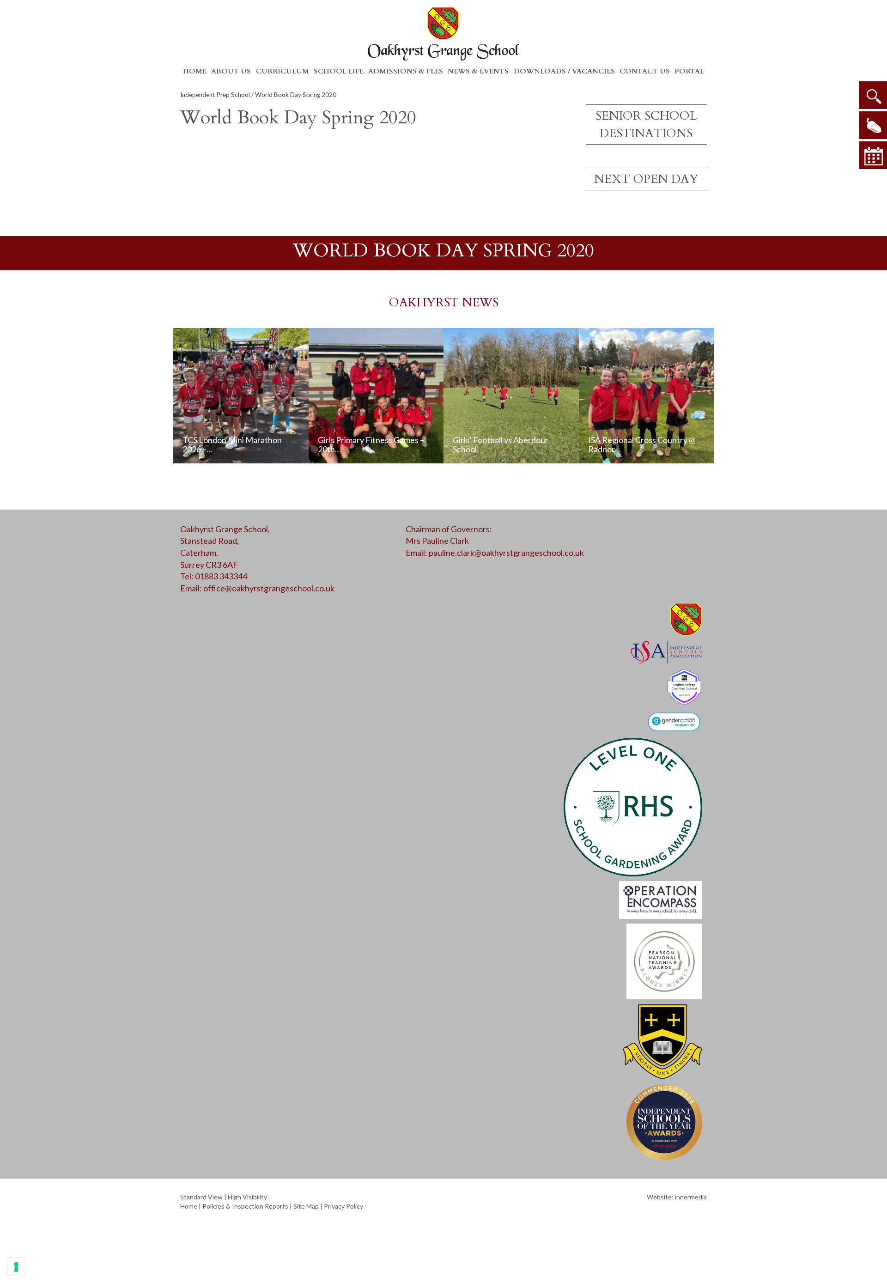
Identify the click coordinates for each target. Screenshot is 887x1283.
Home (195, 71)
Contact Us (645, 71)
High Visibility (247, 1197)
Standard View (201, 1197)
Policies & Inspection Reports (245, 1206)
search (873, 95)
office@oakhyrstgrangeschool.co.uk (268, 588)
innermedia (691, 1197)
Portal (689, 71)
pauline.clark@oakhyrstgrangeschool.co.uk (506, 552)
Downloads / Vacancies (564, 71)
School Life (339, 71)
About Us (231, 71)
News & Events (478, 71)
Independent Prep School (215, 94)
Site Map (306, 1206)
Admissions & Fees (405, 71)
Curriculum (282, 71)
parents (873, 125)
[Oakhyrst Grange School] (443, 33)
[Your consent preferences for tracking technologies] (16, 1267)
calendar (873, 155)
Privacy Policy (343, 1206)
